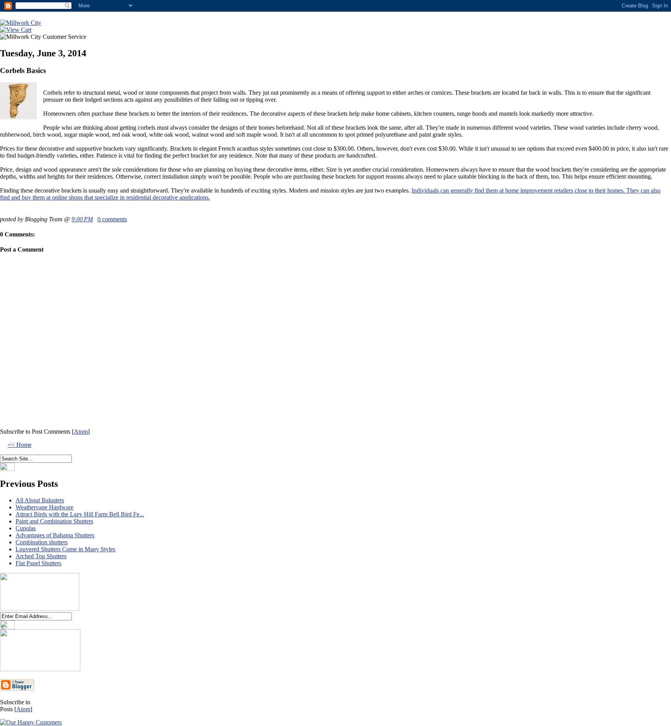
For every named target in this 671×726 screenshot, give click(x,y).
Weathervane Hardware (44, 507)
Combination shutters (42, 542)
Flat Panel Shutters (38, 563)
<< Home (19, 444)
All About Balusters (40, 500)
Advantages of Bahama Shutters (55, 535)
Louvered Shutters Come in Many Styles (65, 549)
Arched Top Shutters (41, 556)
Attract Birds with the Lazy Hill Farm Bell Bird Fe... (80, 514)
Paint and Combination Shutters (54, 521)
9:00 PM (82, 219)
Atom (81, 431)
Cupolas (26, 528)
